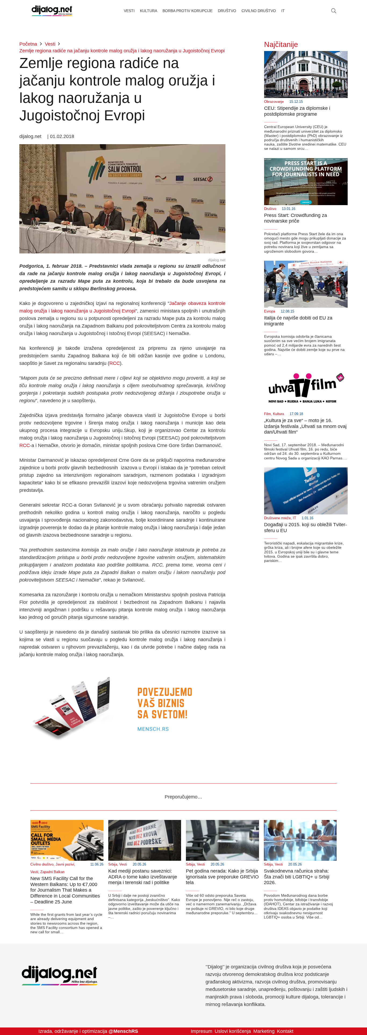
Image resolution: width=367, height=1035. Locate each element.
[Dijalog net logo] (52, 10)
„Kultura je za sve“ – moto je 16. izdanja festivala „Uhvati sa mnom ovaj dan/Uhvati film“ (305, 426)
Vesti (34, 872)
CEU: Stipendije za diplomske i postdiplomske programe (297, 111)
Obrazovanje (274, 102)
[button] (333, 10)
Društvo (270, 209)
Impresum (201, 1031)
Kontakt (285, 1031)
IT (294, 518)
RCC (114, 363)
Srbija (112, 864)
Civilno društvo (41, 864)
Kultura (278, 414)
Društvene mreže (277, 518)
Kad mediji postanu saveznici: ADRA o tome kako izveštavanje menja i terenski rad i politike (142, 876)
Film (267, 414)
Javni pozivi (65, 864)
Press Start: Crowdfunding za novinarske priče (295, 218)
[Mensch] (122, 669)
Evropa (269, 311)
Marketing (264, 1031)
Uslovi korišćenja (233, 1031)
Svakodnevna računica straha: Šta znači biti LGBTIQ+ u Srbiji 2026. (296, 876)
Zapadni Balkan (52, 872)
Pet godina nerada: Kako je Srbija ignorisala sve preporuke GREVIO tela (222, 876)
